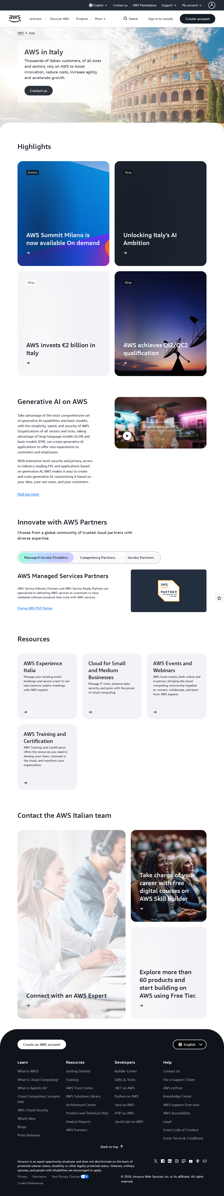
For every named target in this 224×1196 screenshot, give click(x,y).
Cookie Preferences (30, 1183)
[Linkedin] (170, 1161)
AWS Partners (76, 1130)
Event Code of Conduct (181, 1130)
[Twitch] (184, 1161)
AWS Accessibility (176, 1113)
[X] (156, 1161)
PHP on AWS (124, 1113)
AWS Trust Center (79, 1088)
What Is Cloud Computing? (38, 1079)
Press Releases (29, 1135)
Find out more (28, 494)
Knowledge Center (177, 1096)
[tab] (46, 557)
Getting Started (78, 1071)
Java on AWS (124, 1105)
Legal (167, 1121)
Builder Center (126, 1071)
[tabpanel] (112, 591)
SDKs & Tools (125, 1079)
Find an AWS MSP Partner (35, 608)
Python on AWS (127, 1096)
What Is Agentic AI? (32, 1088)
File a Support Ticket (179, 1079)
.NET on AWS (125, 1088)
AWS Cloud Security (33, 1110)
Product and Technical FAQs (87, 1113)
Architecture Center (81, 1105)
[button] (60, 19)
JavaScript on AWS (129, 1121)
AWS (21, 33)
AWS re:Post (172, 1088)
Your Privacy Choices (66, 1176)
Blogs (22, 1127)
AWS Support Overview (181, 1105)
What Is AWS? (28, 1071)
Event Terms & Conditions (183, 1138)
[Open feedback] (219, 598)
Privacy (22, 1176)
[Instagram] (176, 1161)
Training (72, 1079)
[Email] (204, 1161)
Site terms (39, 1176)
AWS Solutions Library (83, 1096)
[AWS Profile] (211, 5)
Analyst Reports (78, 1121)
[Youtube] (190, 1161)
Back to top (109, 1146)
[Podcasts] (198, 1161)
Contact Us (171, 1071)
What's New (26, 1118)
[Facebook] (162, 1161)
